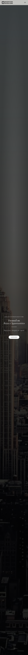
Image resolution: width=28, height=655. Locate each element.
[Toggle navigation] (25, 2)
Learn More (14, 337)
